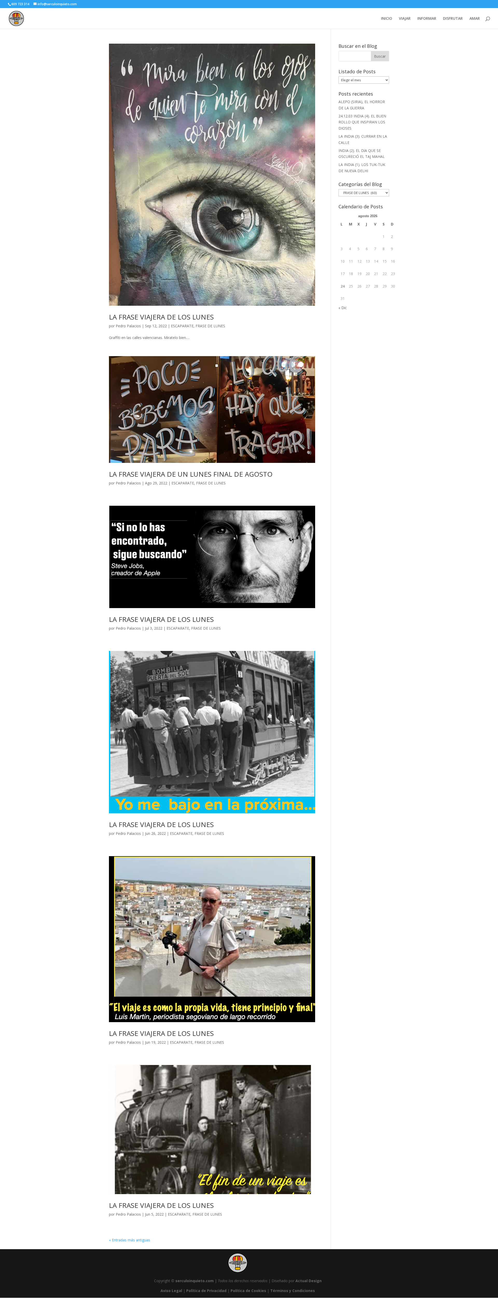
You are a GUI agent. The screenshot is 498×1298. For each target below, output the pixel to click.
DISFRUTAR (453, 19)
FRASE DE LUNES (210, 325)
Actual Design (308, 1280)
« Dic (342, 307)
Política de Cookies (248, 1290)
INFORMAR (426, 19)
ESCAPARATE (182, 325)
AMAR (474, 19)
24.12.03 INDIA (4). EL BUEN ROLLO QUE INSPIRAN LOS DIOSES (362, 122)
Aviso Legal (171, 1290)
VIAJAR (405, 19)
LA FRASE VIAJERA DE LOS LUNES (161, 317)
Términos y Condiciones (292, 1290)
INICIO (386, 19)
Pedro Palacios (128, 325)
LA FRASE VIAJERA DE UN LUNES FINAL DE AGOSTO (191, 474)
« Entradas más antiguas (129, 1239)
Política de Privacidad (206, 1290)
